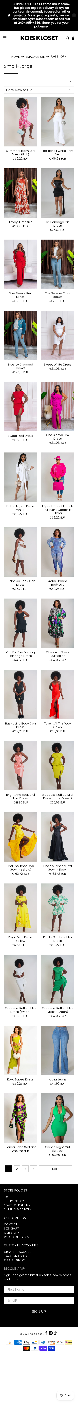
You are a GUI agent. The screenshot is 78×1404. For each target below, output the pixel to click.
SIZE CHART (11, 1228)
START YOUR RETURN (17, 1205)
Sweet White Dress (57, 364)
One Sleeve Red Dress (20, 295)
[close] (74, 15)
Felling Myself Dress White (20, 508)
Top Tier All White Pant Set (57, 152)
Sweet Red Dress (20, 436)
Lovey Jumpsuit (20, 222)
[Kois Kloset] (39, 38)
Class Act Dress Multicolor (57, 654)
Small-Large (35, 56)
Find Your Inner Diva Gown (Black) (57, 867)
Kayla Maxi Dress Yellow (20, 939)
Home (15, 56)
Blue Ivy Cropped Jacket (20, 366)
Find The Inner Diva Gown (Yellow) (20, 867)
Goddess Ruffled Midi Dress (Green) (57, 1010)
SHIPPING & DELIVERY (17, 1209)
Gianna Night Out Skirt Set (57, 1148)
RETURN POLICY (14, 1201)
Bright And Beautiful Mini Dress (20, 796)
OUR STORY (11, 1233)
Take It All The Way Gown (57, 725)
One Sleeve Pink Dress (57, 436)
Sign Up (39, 1311)
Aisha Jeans (57, 1079)
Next (55, 1169)
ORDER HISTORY (14, 1260)
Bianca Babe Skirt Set (20, 1147)
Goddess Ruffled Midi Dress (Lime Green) (57, 796)
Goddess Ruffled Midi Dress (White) (20, 1010)
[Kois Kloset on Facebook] (46, 1334)
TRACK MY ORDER (15, 1256)
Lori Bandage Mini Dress (57, 223)
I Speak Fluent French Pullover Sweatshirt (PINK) (57, 509)
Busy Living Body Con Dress (20, 725)
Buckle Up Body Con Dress (20, 582)
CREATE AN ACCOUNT (18, 1252)
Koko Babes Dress (20, 1079)
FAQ (7, 1197)
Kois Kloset (36, 1334)
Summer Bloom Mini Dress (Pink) (20, 152)
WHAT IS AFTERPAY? (16, 1237)
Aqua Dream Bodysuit (57, 582)
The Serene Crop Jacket (57, 295)
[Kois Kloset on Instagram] (51, 1334)
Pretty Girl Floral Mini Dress (57, 939)
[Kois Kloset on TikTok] (55, 1334)
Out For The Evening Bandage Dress (20, 654)
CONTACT (10, 1224)
